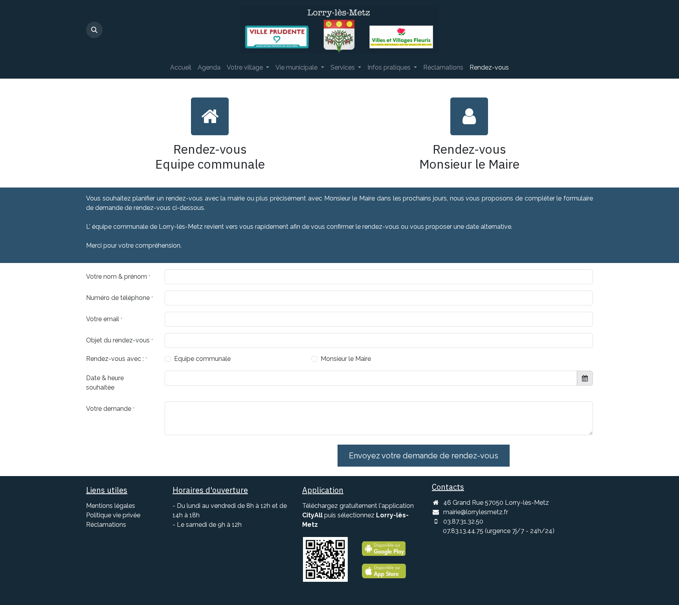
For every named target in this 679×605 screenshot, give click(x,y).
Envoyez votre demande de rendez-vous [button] (423, 455)
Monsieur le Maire (346, 358)
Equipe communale (202, 358)
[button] (94, 30)
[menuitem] (181, 67)
